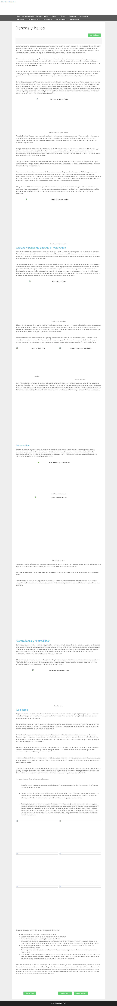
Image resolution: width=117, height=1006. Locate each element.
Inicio (18, 16)
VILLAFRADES (74, 19)
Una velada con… (61, 19)
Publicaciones (48, 19)
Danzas (54, 16)
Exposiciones (84, 16)
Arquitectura (20, 19)
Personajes (72, 16)
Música (46, 16)
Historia (62, 16)
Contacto (38, 16)
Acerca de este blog (28, 16)
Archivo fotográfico (34, 19)
